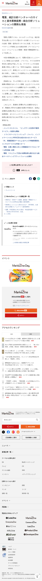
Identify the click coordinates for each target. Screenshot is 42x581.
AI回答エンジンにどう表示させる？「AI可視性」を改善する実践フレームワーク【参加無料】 (21, 206)
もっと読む (7, 214)
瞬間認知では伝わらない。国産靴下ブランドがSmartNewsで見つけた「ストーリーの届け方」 (19, 364)
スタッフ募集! (11, 552)
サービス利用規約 (12, 563)
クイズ (24, 489)
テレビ (4, 466)
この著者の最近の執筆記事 (21, 242)
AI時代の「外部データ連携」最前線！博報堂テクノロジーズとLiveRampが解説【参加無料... (21, 201)
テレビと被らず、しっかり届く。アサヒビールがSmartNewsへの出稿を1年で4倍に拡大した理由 (20, 352)
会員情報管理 (11, 554)
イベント (5, 500)
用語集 (4, 507)
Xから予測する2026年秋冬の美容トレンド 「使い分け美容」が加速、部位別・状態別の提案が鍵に (22, 346)
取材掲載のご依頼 (31, 437)
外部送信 (10, 568)
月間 (30, 334)
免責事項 (10, 557)
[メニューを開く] (3, 3)
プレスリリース (10, 190)
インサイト (5, 474)
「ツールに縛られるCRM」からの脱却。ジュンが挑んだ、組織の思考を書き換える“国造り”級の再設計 (21, 370)
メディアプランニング (29, 474)
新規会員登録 (21, 310)
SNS (23, 470)
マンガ (4, 489)
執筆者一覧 (25, 493)
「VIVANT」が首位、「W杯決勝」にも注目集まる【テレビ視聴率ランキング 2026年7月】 (22, 382)
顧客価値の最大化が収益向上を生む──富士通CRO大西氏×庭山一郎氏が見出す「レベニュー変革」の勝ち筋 (22, 394)
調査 (23, 485)
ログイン (22, 315)
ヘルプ (10, 546)
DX (3, 462)
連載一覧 (4, 493)
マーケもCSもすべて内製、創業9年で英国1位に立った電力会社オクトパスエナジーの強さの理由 (22, 340)
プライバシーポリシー (14, 565)
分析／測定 (5, 31)
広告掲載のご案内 (11, 437)
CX (23, 466)
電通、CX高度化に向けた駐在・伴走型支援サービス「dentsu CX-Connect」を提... (21, 211)
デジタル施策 (6, 470)
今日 (11, 334)
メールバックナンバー (22, 305)
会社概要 (10, 560)
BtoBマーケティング (28, 462)
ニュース (5, 445)
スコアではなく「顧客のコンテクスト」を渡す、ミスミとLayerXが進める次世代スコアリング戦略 (22, 388)
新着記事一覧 (6, 452)
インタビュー (6, 485)
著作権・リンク (12, 549)
